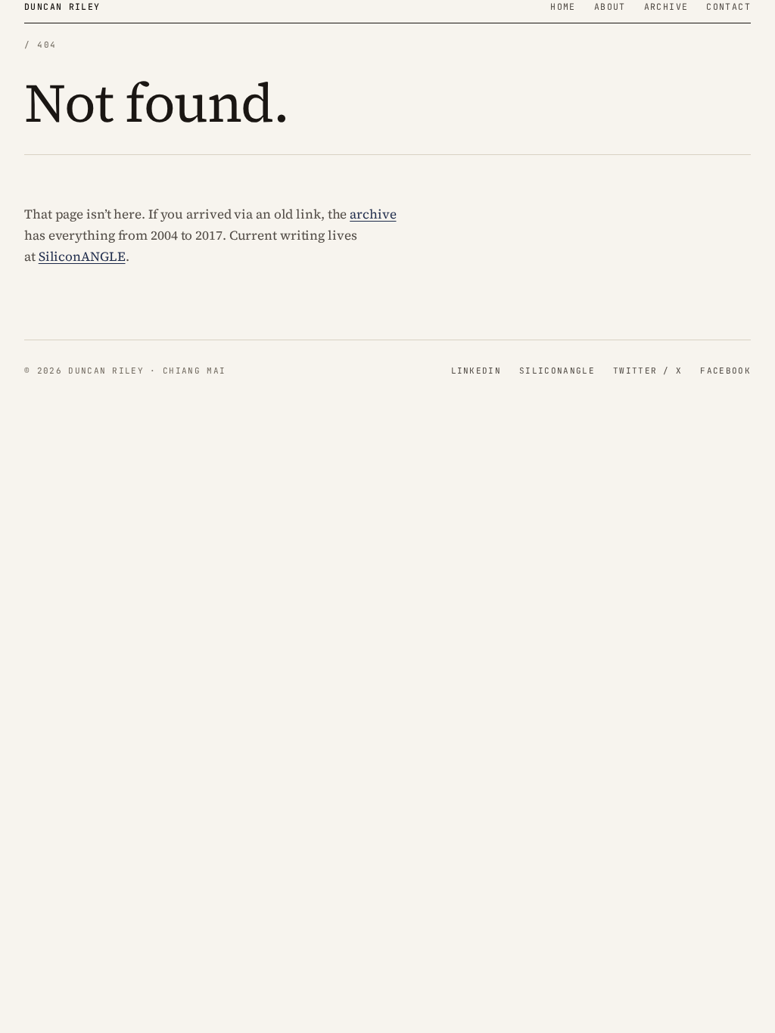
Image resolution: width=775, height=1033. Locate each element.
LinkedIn (476, 370)
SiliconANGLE (82, 256)
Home (563, 6)
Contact (728, 6)
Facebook (725, 370)
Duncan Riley (62, 6)
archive (373, 214)
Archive (666, 6)
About (610, 6)
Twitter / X (648, 370)
